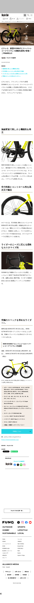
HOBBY (5, 530)
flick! (19, 550)
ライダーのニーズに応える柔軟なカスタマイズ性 (14, 73)
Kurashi (8, 567)
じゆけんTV (5, 553)
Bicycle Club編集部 (19, 461)
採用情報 (17, 574)
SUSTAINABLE (9, 533)
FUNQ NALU (20, 548)
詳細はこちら (17, 431)
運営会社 (27, 571)
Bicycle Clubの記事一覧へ (17, 510)
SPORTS (21, 527)
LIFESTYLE (23, 530)
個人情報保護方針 (12, 578)
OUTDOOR (7, 527)
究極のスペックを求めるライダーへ (11, 76)
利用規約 (25, 574)
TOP (2, 21)
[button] (1, 594)
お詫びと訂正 (23, 578)
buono (19, 553)
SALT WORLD (21, 543)
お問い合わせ (18, 571)
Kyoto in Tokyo (21, 555)
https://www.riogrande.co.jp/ (10, 440)
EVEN (3, 546)
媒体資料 (9, 574)
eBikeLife (4, 555)
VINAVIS (19, 541)
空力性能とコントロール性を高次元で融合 (13, 71)
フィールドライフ (6, 543)
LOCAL (21, 533)
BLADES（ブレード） (7, 550)
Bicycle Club (8, 21)
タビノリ (4, 557)
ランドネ (20, 539)
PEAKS (4, 541)
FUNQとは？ (8, 571)
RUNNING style (5, 548)
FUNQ (3, 539)
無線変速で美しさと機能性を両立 (10, 68)
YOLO (3, 567)
